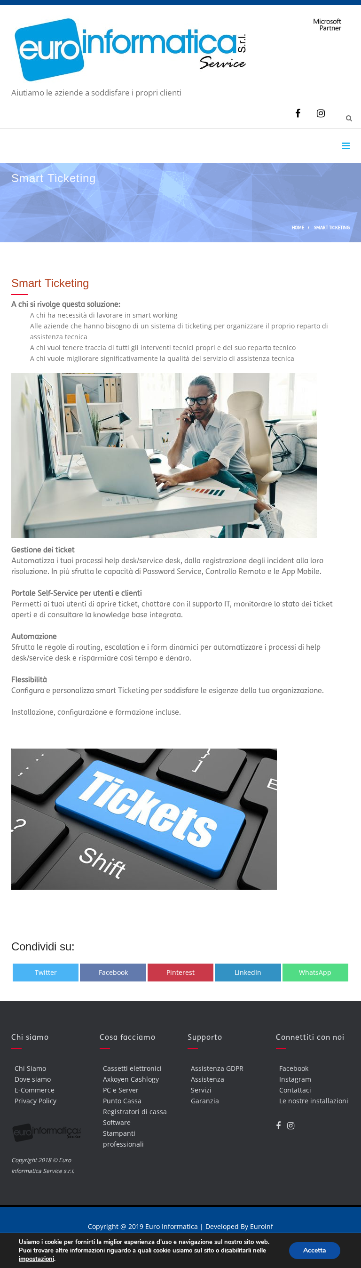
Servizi (201, 1089)
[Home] (48, 1135)
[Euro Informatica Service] (128, 81)
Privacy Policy (35, 1100)
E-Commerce (35, 1089)
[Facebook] (297, 113)
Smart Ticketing (50, 283)
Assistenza (207, 1079)
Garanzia (205, 1100)
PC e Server (121, 1089)
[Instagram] (321, 113)
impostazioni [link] (36, 1259)
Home (298, 227)
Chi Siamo (30, 1068)
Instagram (295, 1079)
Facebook (293, 1068)
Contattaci (295, 1089)
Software (117, 1122)
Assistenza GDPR (217, 1068)
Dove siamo (33, 1079)
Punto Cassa (122, 1100)
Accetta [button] (314, 1250)
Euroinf (261, 1226)
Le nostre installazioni (313, 1100)
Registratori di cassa (135, 1111)
